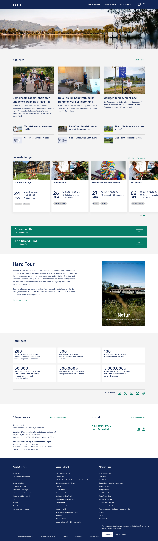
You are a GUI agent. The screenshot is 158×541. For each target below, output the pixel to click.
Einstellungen (120, 534)
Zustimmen (108, 534)
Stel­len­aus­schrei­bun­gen (25, 536)
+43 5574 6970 (101, 426)
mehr (139, 231)
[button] (134, 290)
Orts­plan (65, 536)
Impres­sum (78, 536)
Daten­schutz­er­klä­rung (97, 536)
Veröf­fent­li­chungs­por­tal (47, 536)
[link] (85, 60)
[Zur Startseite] (17, 4)
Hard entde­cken (20, 300)
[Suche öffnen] (139, 4)
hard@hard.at (100, 429)
